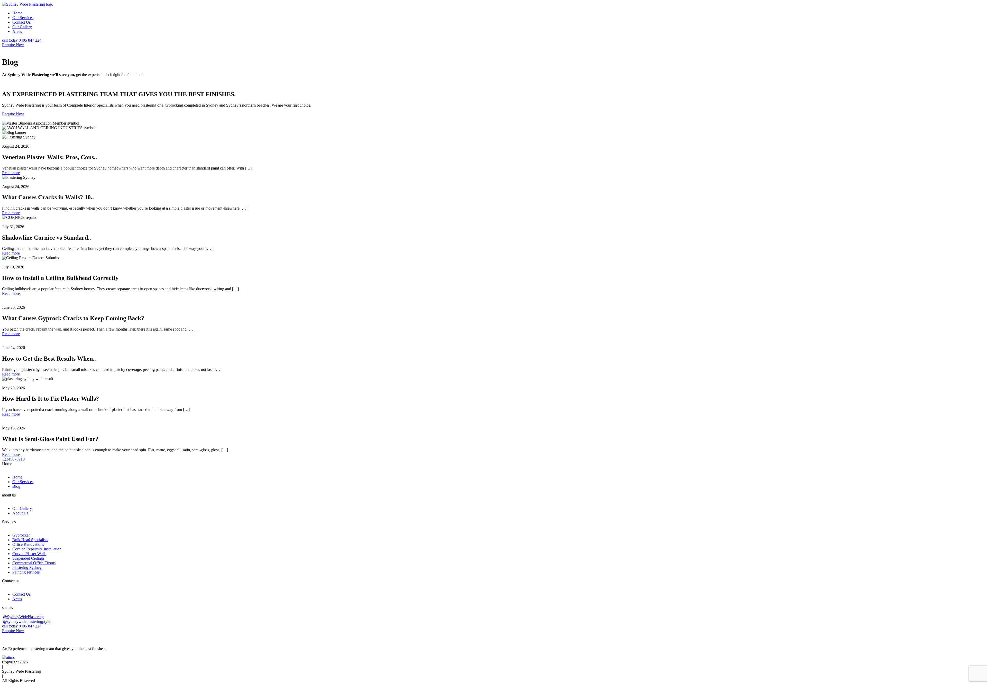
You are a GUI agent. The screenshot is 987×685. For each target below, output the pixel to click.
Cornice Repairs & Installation (36, 549)
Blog (16, 486)
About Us (20, 513)
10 (23, 459)
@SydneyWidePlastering (23, 617)
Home (17, 13)
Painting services (26, 572)
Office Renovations (28, 544)
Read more (11, 173)
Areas (17, 31)
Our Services (22, 17)
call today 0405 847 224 (21, 40)
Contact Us (21, 22)
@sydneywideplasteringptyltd (27, 621)
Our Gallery (22, 27)
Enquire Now (13, 45)
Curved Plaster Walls (29, 553)
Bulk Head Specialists (30, 540)
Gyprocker (21, 535)
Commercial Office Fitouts (34, 563)
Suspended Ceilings (28, 558)
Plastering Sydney (27, 567)
